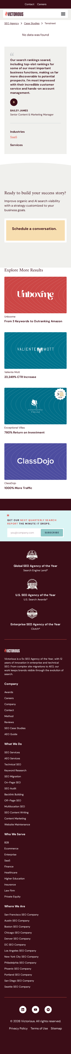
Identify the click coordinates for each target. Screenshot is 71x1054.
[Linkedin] (23, 1009)
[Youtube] (35, 1009)
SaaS (13, 137)
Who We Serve (14, 834)
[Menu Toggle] (63, 13)
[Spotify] (48, 1009)
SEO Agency (11, 23)
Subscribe (52, 532)
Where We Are (14, 906)
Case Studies (32, 23)
